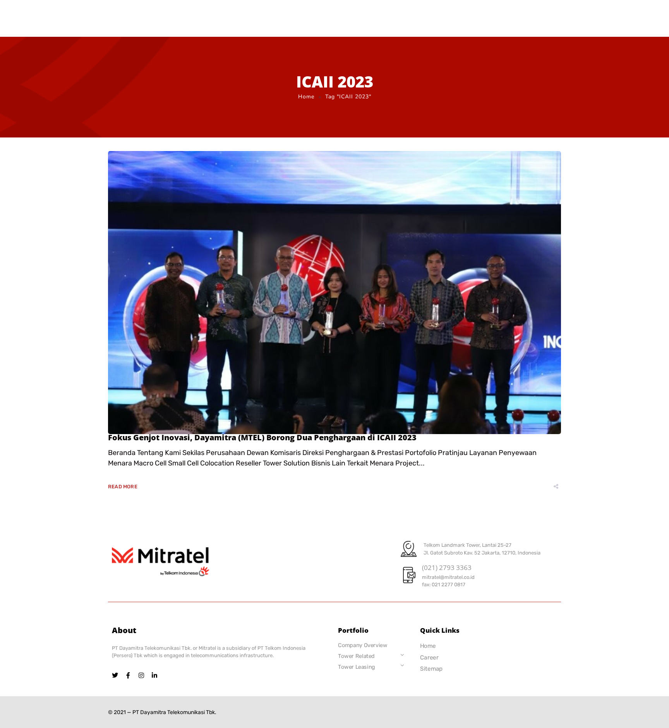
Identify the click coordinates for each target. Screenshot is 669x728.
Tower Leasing (356, 666)
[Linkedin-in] (154, 675)
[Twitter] (115, 675)
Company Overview (362, 645)
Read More (122, 486)
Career (429, 657)
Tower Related (356, 656)
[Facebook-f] (128, 675)
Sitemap (431, 668)
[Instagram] (141, 675)
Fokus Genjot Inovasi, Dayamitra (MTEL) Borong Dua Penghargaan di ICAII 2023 (262, 437)
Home (306, 96)
